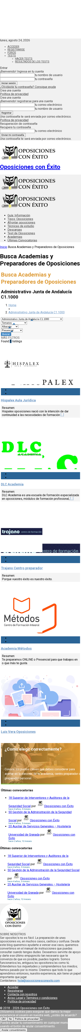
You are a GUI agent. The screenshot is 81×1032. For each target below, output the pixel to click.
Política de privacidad (14, 94)
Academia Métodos (16, 648)
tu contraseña (44, 79)
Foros (12, 52)
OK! (4, 1019)
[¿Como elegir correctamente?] (40, 763)
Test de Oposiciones (21, 233)
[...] (62, 415)
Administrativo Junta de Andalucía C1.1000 (36, 312)
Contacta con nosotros (22, 994)
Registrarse (16, 49)
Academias (15, 237)
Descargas (15, 229)
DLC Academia (12, 484)
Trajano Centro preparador (22, 568)
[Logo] (28, 191)
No (10, 1019)
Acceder (13, 46)
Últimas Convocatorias (22, 240)
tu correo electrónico (48, 105)
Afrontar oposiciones (21, 222)
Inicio (3, 247)
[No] (41, 1019)
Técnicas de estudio (21, 226)
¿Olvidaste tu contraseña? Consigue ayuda (28, 87)
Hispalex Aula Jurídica (18, 400)
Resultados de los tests (32, 61)
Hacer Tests (23, 58)
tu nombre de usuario (49, 75)
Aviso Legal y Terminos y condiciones (32, 998)
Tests (12, 55)
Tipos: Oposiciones (20, 219)
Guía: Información (19, 215)
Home (12, 305)
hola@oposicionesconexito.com (39, 980)
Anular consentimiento (14, 1030)
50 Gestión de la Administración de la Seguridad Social (43, 870)
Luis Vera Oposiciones (18, 732)
